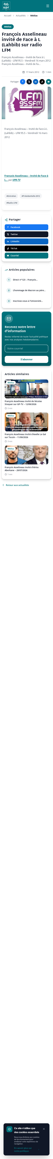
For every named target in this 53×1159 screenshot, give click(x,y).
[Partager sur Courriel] (48, 81)
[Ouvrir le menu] (48, 6)
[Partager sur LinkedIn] (35, 81)
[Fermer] (44, 1129)
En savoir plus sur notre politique (23, 1149)
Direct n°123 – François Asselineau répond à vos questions (25, 279)
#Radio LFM (11, 202)
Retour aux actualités (17, 485)
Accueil (7, 15)
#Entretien (11, 196)
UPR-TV (16, 180)
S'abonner (27, 359)
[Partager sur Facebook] (22, 81)
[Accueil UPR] (6, 6)
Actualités (21, 15)
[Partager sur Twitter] (29, 81)
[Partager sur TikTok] (42, 81)
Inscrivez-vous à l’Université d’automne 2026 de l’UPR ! (27, 301)
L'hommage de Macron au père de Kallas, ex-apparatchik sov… (28, 290)
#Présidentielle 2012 (31, 196)
